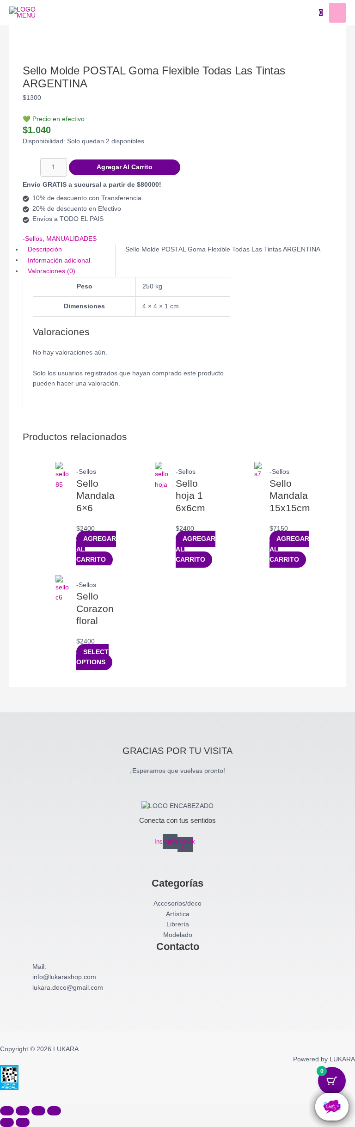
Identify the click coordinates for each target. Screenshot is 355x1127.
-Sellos (33, 238)
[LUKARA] (23, 12)
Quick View (62, 555)
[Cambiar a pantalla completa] (23, 1110)
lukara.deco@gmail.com (67, 987)
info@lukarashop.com (64, 977)
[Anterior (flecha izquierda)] (7, 1122)
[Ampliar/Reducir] (7, 1110)
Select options (92, 657)
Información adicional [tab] (59, 260)
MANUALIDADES (71, 238)
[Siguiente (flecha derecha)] (23, 1122)
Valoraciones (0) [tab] (51, 271)
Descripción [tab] (45, 249)
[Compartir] (38, 1110)
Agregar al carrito (125, 167)
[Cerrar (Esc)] (54, 1110)
